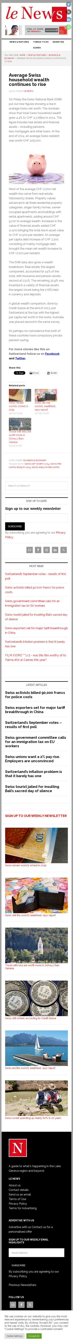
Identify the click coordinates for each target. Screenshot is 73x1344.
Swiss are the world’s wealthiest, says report (30, 1068)
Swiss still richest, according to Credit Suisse (30, 1018)
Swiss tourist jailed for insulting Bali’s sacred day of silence (32, 789)
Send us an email (20, 1194)
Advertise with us (20, 1227)
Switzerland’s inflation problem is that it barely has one (33, 774)
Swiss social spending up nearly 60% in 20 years (33, 1118)
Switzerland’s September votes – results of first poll (33, 724)
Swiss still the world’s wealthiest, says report (45, 406)
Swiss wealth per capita (46, 467)
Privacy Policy (18, 1203)
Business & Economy (34, 460)
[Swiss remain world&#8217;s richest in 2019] (20, 395)
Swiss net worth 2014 (36, 464)
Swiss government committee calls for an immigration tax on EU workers (35, 741)
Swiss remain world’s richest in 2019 (18, 406)
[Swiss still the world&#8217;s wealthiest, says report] (46, 395)
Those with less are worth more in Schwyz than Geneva (32, 967)
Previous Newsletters (22, 1285)
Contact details (19, 1190)
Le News (36, 14)
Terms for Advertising (23, 1208)
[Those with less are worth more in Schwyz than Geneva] (20, 424)
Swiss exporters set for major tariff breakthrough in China (35, 710)
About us (15, 1185)
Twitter (20, 358)
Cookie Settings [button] (15, 1336)
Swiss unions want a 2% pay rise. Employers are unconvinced (32, 759)
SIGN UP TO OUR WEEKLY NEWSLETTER (36, 816)
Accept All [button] (34, 1336)
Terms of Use (17, 1199)
